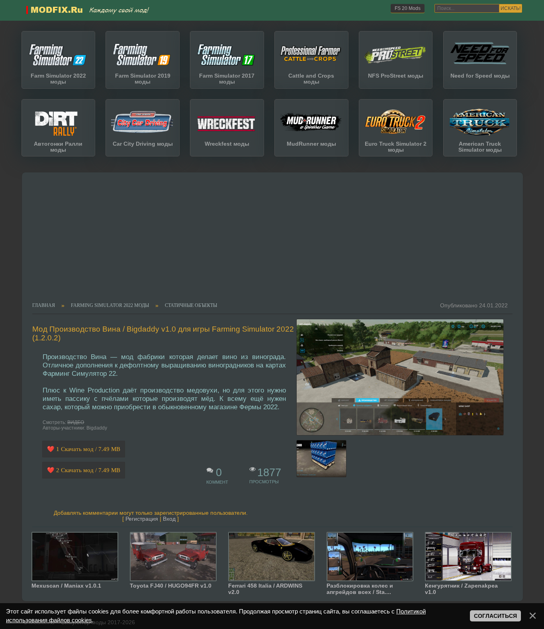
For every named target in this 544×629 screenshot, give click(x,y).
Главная (43, 306)
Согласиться (495, 616)
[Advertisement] (268, 243)
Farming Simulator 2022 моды (110, 306)
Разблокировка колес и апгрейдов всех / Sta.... (360, 588)
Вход (169, 519)
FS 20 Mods (408, 8)
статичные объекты (191, 306)
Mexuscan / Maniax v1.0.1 (66, 585)
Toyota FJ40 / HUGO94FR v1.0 (170, 585)
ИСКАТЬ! (511, 8)
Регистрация (141, 519)
